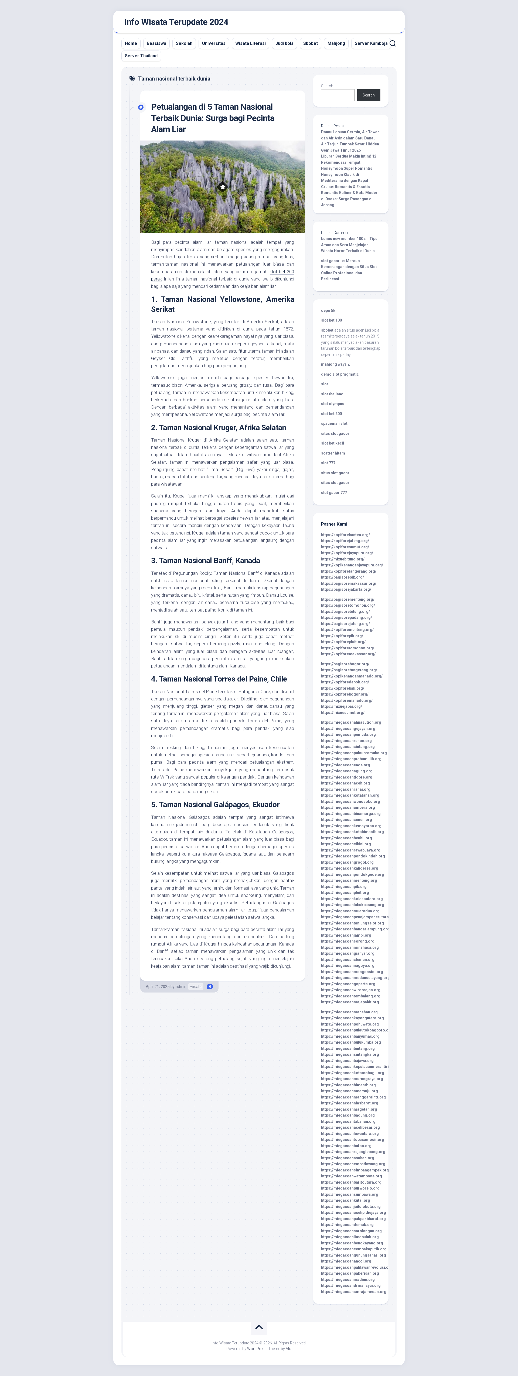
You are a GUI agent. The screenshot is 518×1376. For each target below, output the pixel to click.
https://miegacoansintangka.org (350, 1054)
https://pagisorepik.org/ (342, 577)
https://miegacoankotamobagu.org (352, 1073)
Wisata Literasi (250, 43)
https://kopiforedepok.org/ (345, 682)
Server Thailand (141, 55)
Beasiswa (156, 43)
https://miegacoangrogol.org (347, 862)
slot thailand (332, 394)
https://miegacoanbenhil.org (346, 838)
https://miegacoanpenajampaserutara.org (358, 917)
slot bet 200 (331, 414)
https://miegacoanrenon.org (346, 741)
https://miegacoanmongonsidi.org (352, 972)
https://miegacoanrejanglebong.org (353, 1152)
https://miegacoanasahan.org (347, 1158)
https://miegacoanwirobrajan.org (350, 990)
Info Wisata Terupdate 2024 (176, 22)
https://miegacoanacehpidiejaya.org (353, 1212)
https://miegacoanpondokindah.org (353, 856)
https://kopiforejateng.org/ (345, 541)
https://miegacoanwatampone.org (351, 1176)
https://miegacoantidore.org (346, 777)
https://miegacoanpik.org (344, 886)
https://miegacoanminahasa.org (350, 947)
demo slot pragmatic (340, 374)
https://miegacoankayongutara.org (352, 1018)
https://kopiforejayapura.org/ (347, 553)
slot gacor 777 (334, 492)
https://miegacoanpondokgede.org (352, 874)
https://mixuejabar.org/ (341, 706)
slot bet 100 (331, 320)
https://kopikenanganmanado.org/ (352, 676)
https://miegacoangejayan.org (348, 728)
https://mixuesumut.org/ (342, 712)
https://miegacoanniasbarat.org (349, 1103)
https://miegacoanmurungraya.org (352, 1079)
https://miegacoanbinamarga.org (351, 813)
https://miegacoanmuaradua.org (350, 911)
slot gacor (330, 261)
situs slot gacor (335, 433)
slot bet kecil (332, 443)
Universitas (214, 43)
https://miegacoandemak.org (347, 1225)
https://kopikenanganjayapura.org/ (352, 565)
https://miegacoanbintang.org (348, 1048)
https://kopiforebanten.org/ (345, 535)
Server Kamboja (371, 43)
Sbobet (310, 43)
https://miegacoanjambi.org (346, 935)
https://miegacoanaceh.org (345, 783)
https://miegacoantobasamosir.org (352, 1139)
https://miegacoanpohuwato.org (350, 1024)
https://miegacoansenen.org (346, 819)
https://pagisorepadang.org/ (346, 617)
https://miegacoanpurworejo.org (350, 1188)
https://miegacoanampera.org (348, 807)
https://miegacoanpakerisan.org (350, 1273)
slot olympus (332, 404)
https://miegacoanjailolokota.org (351, 1206)
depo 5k (328, 310)
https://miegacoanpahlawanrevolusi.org (357, 1267)
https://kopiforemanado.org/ (347, 700)
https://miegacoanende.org (345, 765)
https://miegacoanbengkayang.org (352, 1243)
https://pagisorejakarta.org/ (346, 589)
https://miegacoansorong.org (347, 941)
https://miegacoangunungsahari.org (353, 1255)
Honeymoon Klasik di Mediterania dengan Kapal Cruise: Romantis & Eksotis (345, 180)
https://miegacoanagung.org (347, 771)
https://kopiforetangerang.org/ (348, 571)
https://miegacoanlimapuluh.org (350, 1237)
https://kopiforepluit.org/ (343, 642)
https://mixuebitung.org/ (342, 559)
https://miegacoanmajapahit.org (350, 1002)
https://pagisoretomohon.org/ (348, 605)
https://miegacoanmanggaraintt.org (353, 1097)
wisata (196, 986)
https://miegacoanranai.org (345, 789)
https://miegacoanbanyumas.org (350, 1036)
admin (181, 986)
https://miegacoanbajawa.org (347, 1060)
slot (324, 384)
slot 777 (328, 463)
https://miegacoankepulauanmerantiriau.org (361, 1066)
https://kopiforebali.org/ (342, 688)
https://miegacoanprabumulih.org (351, 759)
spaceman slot (334, 423)
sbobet (327, 330)
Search (327, 86)
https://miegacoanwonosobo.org (350, 801)
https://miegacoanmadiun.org (348, 1279)
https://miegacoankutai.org (345, 1200)
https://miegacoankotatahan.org (350, 795)
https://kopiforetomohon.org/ (347, 648)
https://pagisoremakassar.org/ (348, 583)
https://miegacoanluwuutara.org (350, 1133)
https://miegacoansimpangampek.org (355, 1170)
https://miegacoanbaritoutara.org (351, 1182)
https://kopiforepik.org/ (342, 636)
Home (131, 43)
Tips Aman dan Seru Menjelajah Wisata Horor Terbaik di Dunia (349, 244)
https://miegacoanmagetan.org (349, 1109)
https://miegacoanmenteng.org (349, 880)
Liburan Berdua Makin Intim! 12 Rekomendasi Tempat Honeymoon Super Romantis (348, 162)
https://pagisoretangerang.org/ (349, 670)
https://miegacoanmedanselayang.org (355, 978)
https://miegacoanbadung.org (348, 1115)
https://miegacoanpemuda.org (348, 734)
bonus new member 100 (342, 238)
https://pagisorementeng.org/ (347, 599)
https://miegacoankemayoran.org (351, 826)
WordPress (257, 1349)
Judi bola (284, 43)
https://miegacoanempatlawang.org (353, 1164)
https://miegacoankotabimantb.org (352, 832)
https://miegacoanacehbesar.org (350, 1127)
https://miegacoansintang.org (348, 746)
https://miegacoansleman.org (347, 959)
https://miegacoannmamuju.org (349, 1091)
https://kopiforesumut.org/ (345, 547)
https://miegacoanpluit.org (345, 892)
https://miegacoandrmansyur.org (351, 1285)
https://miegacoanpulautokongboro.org (357, 1030)
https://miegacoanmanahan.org (349, 1012)
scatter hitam (333, 453)
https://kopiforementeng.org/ (347, 629)
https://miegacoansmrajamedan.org (353, 1292)
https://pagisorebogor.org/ (345, 664)
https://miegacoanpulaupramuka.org (354, 753)
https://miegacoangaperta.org (348, 984)
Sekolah (184, 43)
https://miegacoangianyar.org (347, 953)
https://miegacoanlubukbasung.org (352, 905)
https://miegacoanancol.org (346, 1261)
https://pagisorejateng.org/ (345, 624)
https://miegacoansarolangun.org (351, 1231)
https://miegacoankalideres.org (349, 868)
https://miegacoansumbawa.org (349, 1194)
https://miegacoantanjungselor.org (352, 923)
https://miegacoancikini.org (346, 844)
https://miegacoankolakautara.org (352, 899)
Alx (288, 1349)
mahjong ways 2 (335, 364)
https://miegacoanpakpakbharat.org (353, 1219)
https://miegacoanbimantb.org (348, 1085)
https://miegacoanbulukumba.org (351, 1042)
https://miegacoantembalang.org (350, 996)
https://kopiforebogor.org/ (345, 694)
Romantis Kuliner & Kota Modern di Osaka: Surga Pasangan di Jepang (350, 199)
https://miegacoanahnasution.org (351, 722)
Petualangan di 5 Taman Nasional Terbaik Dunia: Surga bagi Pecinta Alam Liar (212, 118)
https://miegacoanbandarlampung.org (355, 929)
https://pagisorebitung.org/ (345, 611)
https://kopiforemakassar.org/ (348, 654)
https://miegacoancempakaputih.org (354, 1249)
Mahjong (336, 43)
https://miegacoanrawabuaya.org (350, 850)
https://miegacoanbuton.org (346, 1146)
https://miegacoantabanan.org (348, 1121)
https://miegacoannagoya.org (347, 965)
